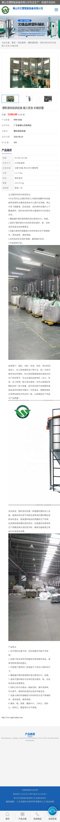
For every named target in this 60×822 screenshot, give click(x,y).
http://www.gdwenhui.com (12, 717)
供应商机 (22, 43)
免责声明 (31, 802)
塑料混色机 (33, 43)
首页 (14, 43)
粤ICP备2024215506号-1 (38, 794)
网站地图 (50, 802)
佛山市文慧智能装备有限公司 (24, 798)
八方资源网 (21, 802)
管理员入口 (41, 802)
